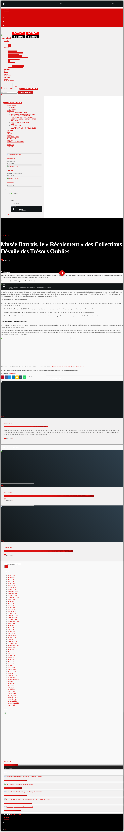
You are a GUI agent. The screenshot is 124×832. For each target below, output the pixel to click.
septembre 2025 (13, 598)
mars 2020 (11, 705)
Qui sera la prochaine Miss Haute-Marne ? (12, 810)
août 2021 (11, 681)
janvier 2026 (12, 590)
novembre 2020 (13, 699)
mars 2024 (11, 633)
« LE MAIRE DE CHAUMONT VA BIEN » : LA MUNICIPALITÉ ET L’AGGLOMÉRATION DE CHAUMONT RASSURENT (49, 496)
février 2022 (12, 669)
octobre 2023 (12, 643)
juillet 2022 (11, 659)
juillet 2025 (11, 602)
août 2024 (11, 623)
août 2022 (11, 657)
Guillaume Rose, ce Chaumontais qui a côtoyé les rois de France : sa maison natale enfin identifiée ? (38, 551)
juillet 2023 (11, 649)
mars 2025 (11, 609)
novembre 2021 (13, 675)
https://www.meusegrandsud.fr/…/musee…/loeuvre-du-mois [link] (69, 367)
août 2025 (11, 600)
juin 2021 (11, 685)
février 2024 (12, 635)
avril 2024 (11, 631)
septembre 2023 (13, 645)
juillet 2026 (11, 578)
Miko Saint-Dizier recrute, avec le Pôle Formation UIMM (15, 780)
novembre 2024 (13, 617)
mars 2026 (11, 586)
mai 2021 (11, 687)
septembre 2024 (13, 621)
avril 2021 (11, 689)
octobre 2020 (12, 701)
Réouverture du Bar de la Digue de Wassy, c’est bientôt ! (15, 795)
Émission (7, 761)
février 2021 (12, 693)
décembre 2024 (13, 615)
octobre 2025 (12, 596)
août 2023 (11, 647)
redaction (13, 373)
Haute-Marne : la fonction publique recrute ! (13, 788)
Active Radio (15, 814)
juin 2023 (11, 651)
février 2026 (12, 588)
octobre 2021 (12, 677)
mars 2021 (11, 691)
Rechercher (26, 92)
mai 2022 (11, 663)
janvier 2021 (12, 695)
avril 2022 (11, 665)
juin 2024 (11, 627)
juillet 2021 (11, 683)
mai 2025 (11, 606)
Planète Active (10, 170)
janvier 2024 (12, 637)
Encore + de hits (10, 182)
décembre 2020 (13, 697)
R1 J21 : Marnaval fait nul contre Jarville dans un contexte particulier (18, 803)
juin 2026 (11, 580)
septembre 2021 (13, 679)
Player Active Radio (28, 89)
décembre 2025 (13, 592)
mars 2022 (11, 667)
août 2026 (11, 576)
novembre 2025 (13, 594)
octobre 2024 (12, 619)
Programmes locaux (11, 158)
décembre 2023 (13, 639)
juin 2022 (11, 661)
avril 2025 (11, 607)
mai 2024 (11, 629)
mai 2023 (11, 653)
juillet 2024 (11, 625)
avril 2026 (11, 584)
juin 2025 (11, 604)
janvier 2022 (12, 671)
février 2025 (12, 611)
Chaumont (8, 423)
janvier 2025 (12, 613)
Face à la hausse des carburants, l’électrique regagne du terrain (26, 426)
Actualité (5, 236)
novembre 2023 (13, 641)
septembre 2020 (13, 703)
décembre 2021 (13, 673)
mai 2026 (11, 582)
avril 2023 (11, 655)
